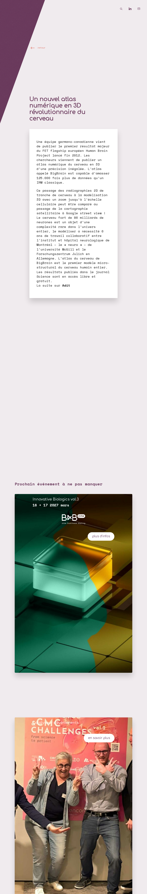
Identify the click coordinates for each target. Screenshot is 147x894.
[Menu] (8, 8)
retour (41, 47)
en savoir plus (99, 738)
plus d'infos (101, 536)
